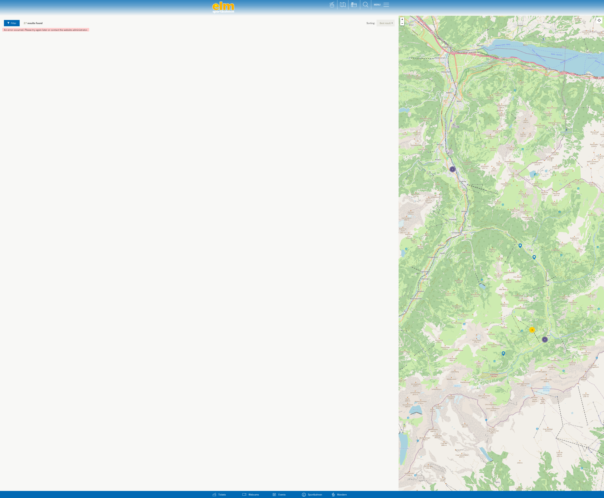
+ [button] (402, 19)
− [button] (402, 23)
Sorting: (370, 23)
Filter (13, 23)
